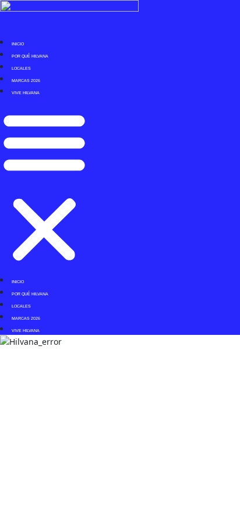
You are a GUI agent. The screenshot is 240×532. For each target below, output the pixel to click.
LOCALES (21, 68)
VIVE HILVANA (26, 93)
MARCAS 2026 (26, 80)
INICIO (18, 44)
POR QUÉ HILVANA (30, 56)
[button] (44, 185)
